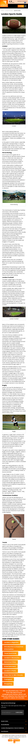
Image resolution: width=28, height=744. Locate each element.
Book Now (20, 6)
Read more (16, 740)
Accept (10, 740)
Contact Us (24, 1)
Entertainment (10, 666)
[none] (25, 2)
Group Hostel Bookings (8, 703)
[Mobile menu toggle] (25, 6)
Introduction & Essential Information (13, 648)
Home (2, 10)
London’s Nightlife (11, 642)
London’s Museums (11, 658)
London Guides (9, 10)
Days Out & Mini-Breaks (13, 675)
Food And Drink (10, 653)
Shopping (8, 684)
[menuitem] (25, 2)
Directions (19, 1)
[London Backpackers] (4, 3)
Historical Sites (10, 662)
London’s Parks (10, 671)
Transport (8, 679)
